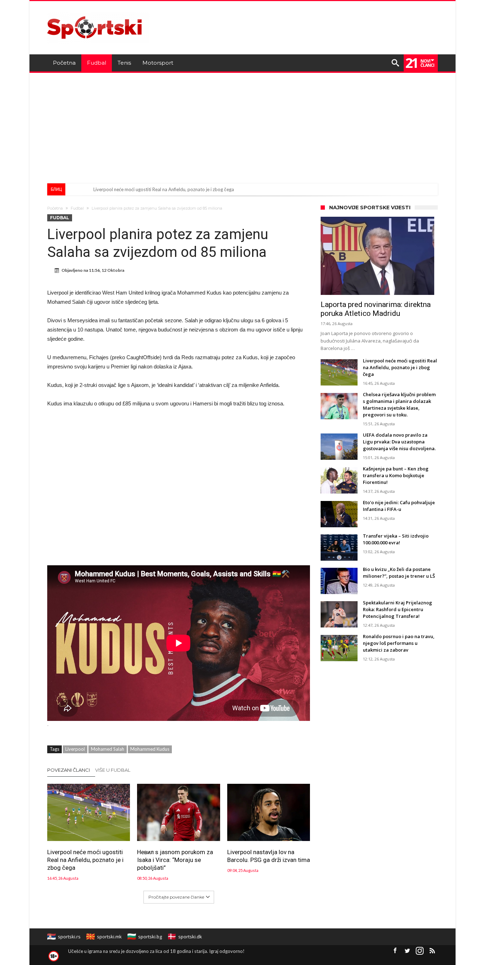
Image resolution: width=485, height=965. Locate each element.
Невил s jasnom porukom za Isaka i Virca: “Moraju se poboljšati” (175, 859)
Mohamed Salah (107, 749)
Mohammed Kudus (149, 749)
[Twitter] (407, 951)
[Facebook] (394, 951)
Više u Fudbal (112, 770)
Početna (55, 208)
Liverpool (75, 749)
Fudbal (77, 208)
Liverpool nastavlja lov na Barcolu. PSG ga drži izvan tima (268, 855)
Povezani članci (68, 770)
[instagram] (419, 951)
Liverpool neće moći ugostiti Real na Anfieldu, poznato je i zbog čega (163, 189)
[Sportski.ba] (98, 11)
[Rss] (432, 951)
